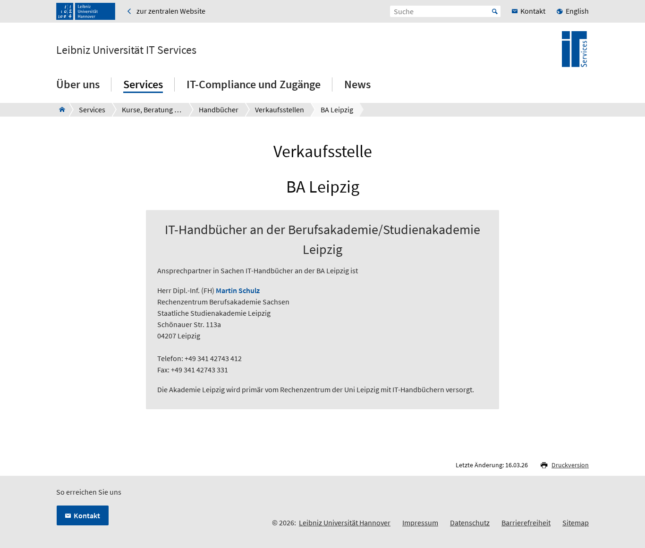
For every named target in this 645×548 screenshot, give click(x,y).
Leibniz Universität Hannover (344, 522)
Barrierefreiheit (526, 522)
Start (495, 11)
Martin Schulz (238, 290)
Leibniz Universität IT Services (126, 50)
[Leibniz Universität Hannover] (85, 11)
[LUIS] (59, 109)
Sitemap (575, 522)
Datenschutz (470, 522)
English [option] (577, 11)
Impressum (420, 522)
